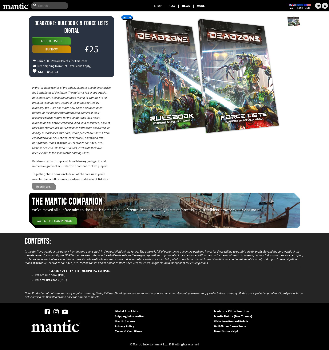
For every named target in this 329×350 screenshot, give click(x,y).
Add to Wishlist (47, 72)
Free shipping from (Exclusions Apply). (64, 66)
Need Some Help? (226, 331)
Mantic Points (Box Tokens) (233, 316)
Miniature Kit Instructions (232, 311)
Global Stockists (126, 311)
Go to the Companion (54, 220)
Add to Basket (51, 41)
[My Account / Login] (325, 6)
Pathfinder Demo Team (230, 326)
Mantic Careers (125, 321)
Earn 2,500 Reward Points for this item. (62, 61)
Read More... (44, 186)
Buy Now (51, 49)
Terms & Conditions (128, 331)
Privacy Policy (124, 326)
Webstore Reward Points (231, 321)
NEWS (186, 6)
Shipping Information (130, 316)
